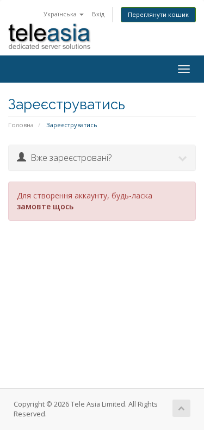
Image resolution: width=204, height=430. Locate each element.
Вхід (98, 14)
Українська (61, 14)
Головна (21, 125)
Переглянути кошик (158, 14)
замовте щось (45, 206)
